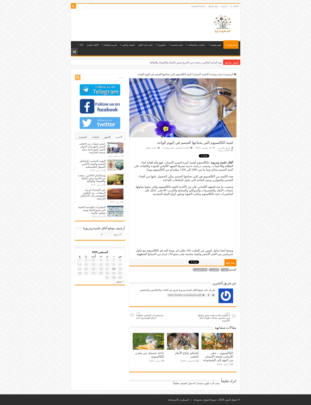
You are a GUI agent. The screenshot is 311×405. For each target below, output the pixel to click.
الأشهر (107, 137)
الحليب (224, 270)
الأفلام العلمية (93, 45)
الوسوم (83, 137)
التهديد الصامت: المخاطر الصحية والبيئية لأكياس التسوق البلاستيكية (93, 164)
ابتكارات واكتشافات (196, 45)
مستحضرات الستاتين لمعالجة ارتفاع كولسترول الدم (149, 315)
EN (81, 45)
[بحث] (73, 6)
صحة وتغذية (232, 45)
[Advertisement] (132, 19)
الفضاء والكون (128, 45)
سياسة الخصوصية (198, 6)
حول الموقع (213, 6)
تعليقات (95, 137)
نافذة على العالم (145, 45)
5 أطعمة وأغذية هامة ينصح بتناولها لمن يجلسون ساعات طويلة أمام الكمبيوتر (214, 317)
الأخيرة (118, 137)
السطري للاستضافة (178, 399)
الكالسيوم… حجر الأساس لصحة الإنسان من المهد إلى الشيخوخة (218, 356)
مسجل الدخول (195, 383)
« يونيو (120, 281)
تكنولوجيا (162, 45)
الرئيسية (229, 74)
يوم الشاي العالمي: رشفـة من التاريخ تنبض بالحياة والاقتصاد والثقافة (92, 178)
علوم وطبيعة (215, 45)
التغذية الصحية (200, 74)
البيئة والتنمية (177, 45)
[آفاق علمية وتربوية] (223, 24)
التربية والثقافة (110, 45)
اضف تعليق (150, 148)
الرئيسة (224, 6)
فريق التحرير (224, 148)
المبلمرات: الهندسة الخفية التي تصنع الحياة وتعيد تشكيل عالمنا (92, 210)
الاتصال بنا (234, 6)
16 (113, 268)
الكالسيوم (214, 270)
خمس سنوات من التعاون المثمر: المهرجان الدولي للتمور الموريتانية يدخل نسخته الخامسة (92, 148)
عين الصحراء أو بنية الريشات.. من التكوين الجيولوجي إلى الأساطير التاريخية (182, 62)
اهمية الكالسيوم (200, 270)
